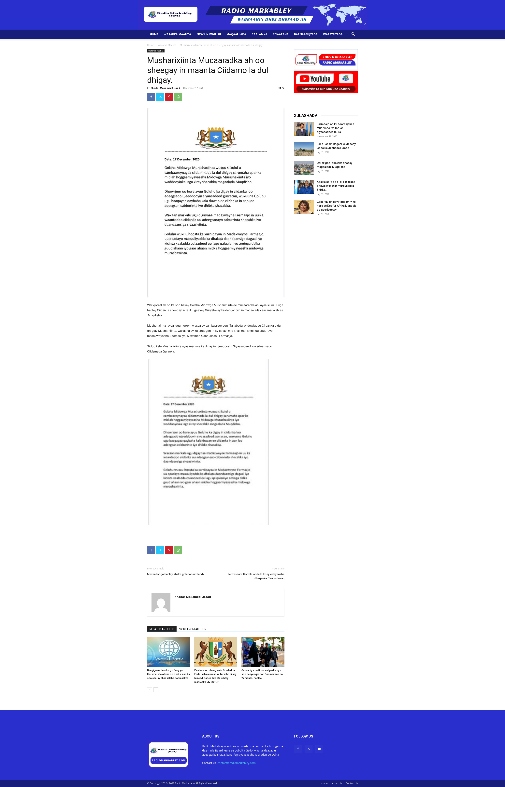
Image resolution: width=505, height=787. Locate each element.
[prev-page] (149, 689)
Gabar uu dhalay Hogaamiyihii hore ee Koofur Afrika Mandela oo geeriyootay (336, 205)
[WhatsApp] (178, 97)
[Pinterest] (169, 97)
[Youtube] (319, 749)
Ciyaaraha (281, 34)
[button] (353, 34)
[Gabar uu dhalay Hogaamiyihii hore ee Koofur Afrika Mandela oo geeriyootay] (304, 207)
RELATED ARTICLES (162, 629)
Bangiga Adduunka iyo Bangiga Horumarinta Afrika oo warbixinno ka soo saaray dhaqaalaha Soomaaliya (168, 674)
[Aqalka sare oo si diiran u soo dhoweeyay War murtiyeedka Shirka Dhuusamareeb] (304, 187)
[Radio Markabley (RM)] (253, 15)
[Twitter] (160, 97)
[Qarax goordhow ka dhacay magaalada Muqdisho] (304, 168)
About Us (336, 783)
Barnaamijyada (306, 34)
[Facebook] (151, 97)
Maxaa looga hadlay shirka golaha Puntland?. (176, 574)
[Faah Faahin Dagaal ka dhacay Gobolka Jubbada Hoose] (304, 149)
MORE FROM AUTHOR (192, 629)
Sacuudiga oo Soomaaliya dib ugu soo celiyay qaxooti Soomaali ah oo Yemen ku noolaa (262, 674)
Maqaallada (236, 34)
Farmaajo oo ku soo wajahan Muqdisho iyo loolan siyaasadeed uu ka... (335, 128)
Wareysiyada (333, 34)
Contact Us (352, 783)
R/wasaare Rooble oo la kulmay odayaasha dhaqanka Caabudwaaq (256, 576)
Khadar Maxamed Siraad (165, 87)
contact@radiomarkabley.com (236, 763)
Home (154, 34)
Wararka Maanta (177, 34)
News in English (209, 34)
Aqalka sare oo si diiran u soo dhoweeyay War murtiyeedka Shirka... (336, 185)
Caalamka (259, 34)
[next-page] (155, 689)
